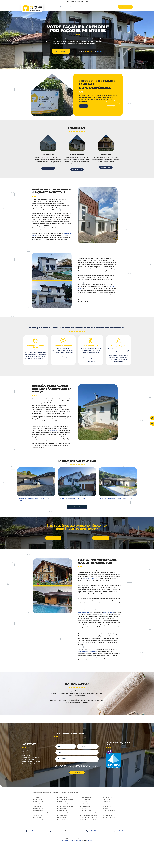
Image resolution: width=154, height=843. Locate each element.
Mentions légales (65, 840)
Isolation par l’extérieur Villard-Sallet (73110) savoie (34, 499)
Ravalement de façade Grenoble (30, 757)
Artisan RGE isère (26, 755)
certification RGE (54, 430)
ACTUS (90, 7)
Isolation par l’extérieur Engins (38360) (72, 499)
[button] (90, 51)
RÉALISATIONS (82, 7)
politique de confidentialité (84, 765)
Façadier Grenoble (27, 751)
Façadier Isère (25, 753)
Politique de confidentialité (75, 840)
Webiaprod (90, 840)
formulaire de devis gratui (91, 578)
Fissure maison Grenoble (28, 764)
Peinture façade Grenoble (29, 759)
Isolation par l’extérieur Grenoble (31, 761)
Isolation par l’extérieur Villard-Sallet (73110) (116, 499)
